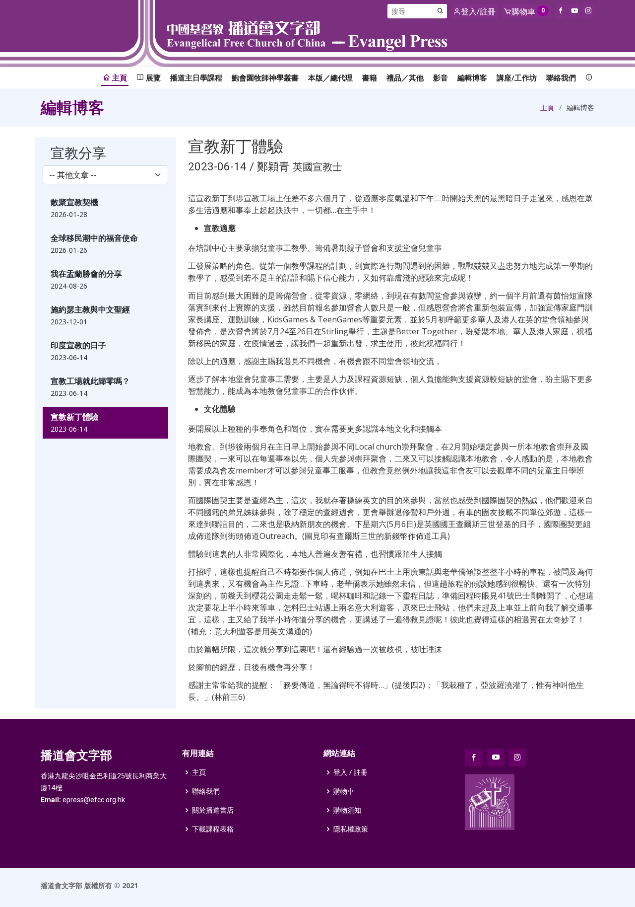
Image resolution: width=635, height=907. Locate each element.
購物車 (343, 791)
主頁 (547, 107)
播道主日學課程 (196, 77)
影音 (440, 77)
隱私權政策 (350, 829)
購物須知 (347, 810)
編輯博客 (472, 77)
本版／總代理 (330, 77)
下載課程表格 (213, 829)
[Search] (440, 11)
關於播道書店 (213, 810)
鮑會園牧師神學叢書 (265, 77)
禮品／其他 (405, 77)
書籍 (369, 77)
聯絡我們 (561, 77)
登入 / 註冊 (350, 772)
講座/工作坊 (517, 77)
